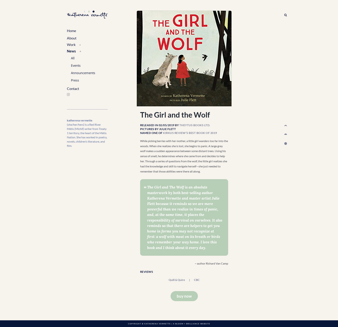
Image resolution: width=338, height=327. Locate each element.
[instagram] (68, 94)
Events (76, 65)
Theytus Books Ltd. (194, 125)
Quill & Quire (177, 279)
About (71, 38)
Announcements (83, 73)
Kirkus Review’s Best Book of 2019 (190, 132)
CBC (197, 279)
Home (71, 31)
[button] (87, 45)
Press (75, 80)
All (73, 58)
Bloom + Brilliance (187, 324)
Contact (73, 88)
